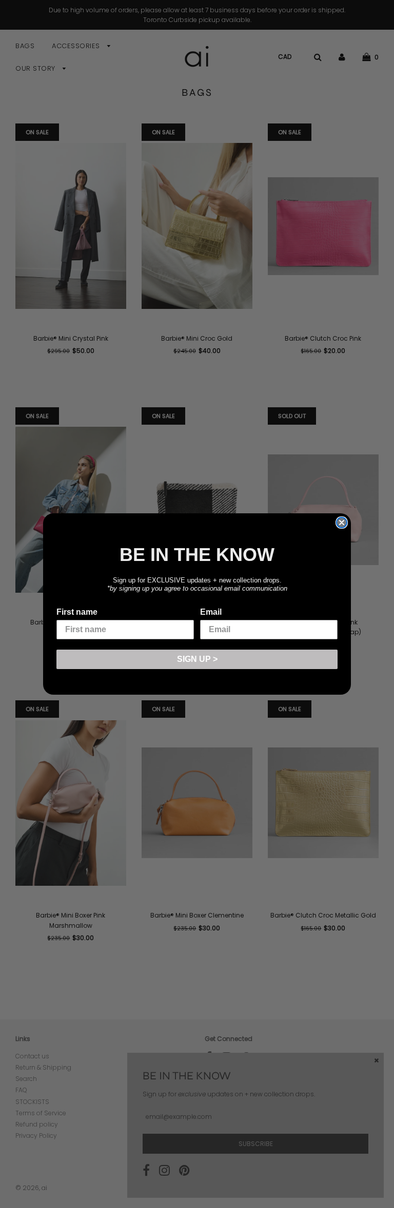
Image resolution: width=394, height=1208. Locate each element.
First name (76, 612)
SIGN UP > (197, 659)
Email (211, 612)
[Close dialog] (342, 522)
